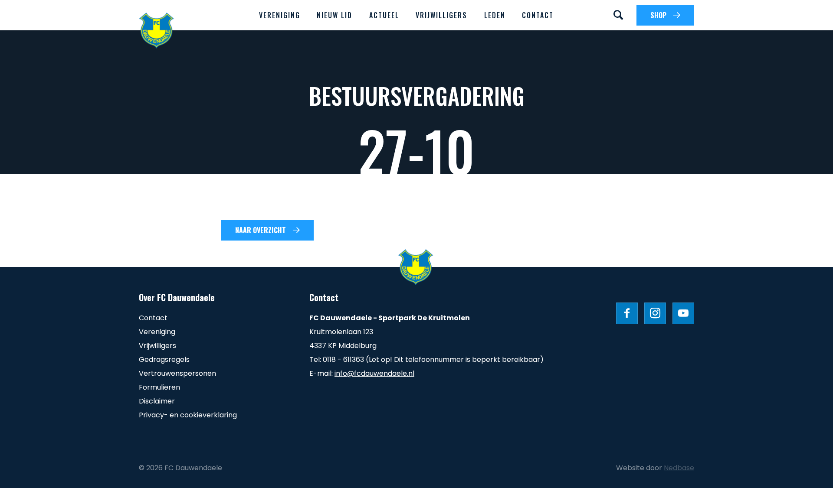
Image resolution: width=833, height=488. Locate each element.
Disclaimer (157, 401)
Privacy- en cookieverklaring (188, 415)
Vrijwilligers (441, 15)
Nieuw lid (334, 15)
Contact (538, 15)
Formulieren (159, 387)
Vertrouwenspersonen (177, 373)
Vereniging (279, 15)
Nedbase (679, 468)
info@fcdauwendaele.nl (374, 373)
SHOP (658, 15)
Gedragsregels (164, 359)
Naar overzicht (260, 230)
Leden (494, 15)
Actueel (384, 15)
